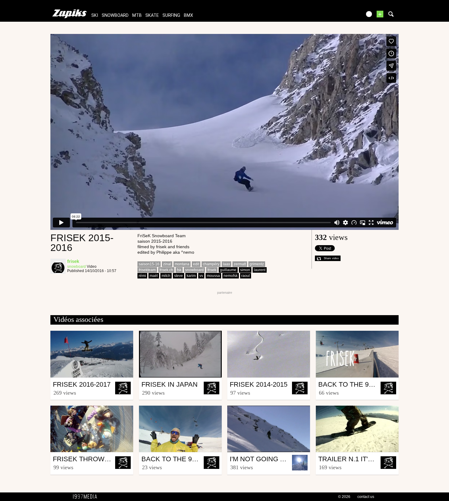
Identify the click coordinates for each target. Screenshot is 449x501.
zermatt (240, 264)
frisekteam (147, 270)
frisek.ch (166, 270)
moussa (213, 276)
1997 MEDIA (87, 496)
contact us (365, 497)
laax (226, 264)
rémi (142, 276)
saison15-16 (149, 264)
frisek (211, 270)
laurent (259, 270)
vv (201, 276)
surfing (171, 15)
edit (196, 264)
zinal (167, 264)
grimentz (257, 264)
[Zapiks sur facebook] (344, 16)
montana (182, 264)
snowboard (115, 15)
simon (245, 270)
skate (152, 15)
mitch (166, 276)
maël (154, 276)
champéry (211, 264)
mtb (137, 15)
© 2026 (344, 497)
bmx (188, 15)
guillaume (228, 270)
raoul (245, 276)
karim (191, 276)
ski (94, 15)
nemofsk (231, 276)
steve (178, 276)
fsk (179, 270)
